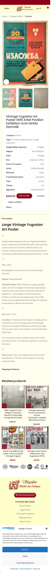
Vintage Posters (16, 16)
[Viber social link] (39, 207)
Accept (25, 550)
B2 (12, 139)
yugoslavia (10, 142)
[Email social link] (19, 207)
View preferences (25, 563)
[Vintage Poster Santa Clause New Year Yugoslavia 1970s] (37, 437)
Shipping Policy (25, 517)
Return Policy (25, 521)
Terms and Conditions (25, 513)
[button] (46, 528)
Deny (25, 556)
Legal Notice (25, 510)
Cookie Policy (14, 568)
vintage (36, 139)
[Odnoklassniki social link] (27, 207)
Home (4, 16)
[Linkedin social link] (29, 2)
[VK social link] (33, 207)
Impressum (36, 568)
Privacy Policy (25, 506)
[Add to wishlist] (21, 389)
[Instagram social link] (23, 2)
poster (29, 139)
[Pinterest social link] (26, 2)
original (23, 139)
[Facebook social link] (20, 2)
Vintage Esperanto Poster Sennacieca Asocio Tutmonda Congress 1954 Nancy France (37, 415)
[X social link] (16, 207)
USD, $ (38, 8)
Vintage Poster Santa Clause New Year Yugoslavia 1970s (37, 453)
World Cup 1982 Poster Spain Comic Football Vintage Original (13, 453)
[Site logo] (25, 8)
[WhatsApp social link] (30, 207)
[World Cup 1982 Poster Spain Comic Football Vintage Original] (13, 437)
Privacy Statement (26, 568)
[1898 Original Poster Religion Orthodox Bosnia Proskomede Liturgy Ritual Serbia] (13, 396)
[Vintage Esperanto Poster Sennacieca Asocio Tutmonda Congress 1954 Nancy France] (37, 396)
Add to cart (24, 196)
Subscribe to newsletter (26, 495)
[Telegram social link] (36, 207)
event (16, 139)
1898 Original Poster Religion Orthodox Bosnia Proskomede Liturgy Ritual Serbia (13, 414)
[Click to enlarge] (6, 82)
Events (29, 16)
